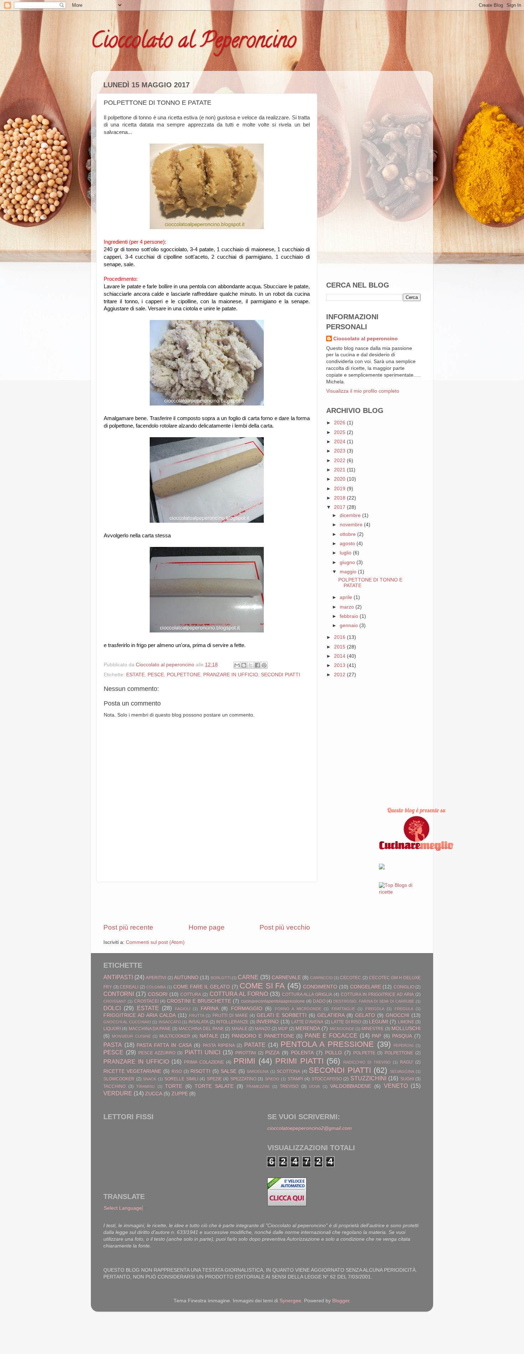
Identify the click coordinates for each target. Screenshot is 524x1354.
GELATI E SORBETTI (282, 1015)
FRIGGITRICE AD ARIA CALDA (139, 1015)
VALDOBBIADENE (350, 1086)
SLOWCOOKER (118, 1078)
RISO (176, 1071)
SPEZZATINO (243, 1078)
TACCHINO (114, 1086)
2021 (340, 469)
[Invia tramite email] (237, 665)
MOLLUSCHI (406, 1028)
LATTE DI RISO (346, 1021)
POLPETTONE (183, 674)
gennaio (349, 625)
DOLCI (112, 1008)
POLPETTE (364, 1052)
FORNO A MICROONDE (298, 1009)
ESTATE (135, 674)
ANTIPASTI (118, 977)
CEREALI (129, 987)
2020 (340, 479)
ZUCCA (153, 1093)
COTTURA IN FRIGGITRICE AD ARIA (377, 994)
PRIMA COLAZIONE (204, 1062)
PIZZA (272, 1052)
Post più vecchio (285, 927)
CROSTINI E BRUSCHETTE (199, 1001)
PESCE (156, 674)
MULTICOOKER (174, 1036)
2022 (340, 460)
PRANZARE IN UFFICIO (230, 674)
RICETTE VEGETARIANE (132, 1071)
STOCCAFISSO (327, 1078)
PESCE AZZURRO (156, 1052)
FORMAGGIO (246, 1008)
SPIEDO (272, 1079)
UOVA (314, 1086)
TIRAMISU (145, 1086)
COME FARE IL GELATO (201, 986)
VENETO (396, 1085)
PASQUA (402, 1036)
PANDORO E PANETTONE (263, 1036)
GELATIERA (331, 1015)
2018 (340, 498)
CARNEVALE (286, 977)
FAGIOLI (182, 1009)
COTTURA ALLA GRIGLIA (307, 994)
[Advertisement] (206, 902)
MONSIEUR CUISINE (131, 1036)
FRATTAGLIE (343, 1009)
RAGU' (406, 1062)
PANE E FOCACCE (331, 1035)
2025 (340, 432)
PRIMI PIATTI (299, 1060)
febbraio (350, 616)
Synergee (290, 1300)
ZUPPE (179, 1093)
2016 (340, 637)
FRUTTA (196, 1015)
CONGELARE (365, 986)
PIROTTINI (245, 1052)
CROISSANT (114, 1001)
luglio (346, 552)
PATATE (255, 1045)
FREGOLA (374, 1009)
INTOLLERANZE (232, 1021)
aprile (347, 597)
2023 (340, 451)
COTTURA (190, 994)
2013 (340, 665)
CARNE (248, 977)
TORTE (173, 1086)
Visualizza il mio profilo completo (362, 391)
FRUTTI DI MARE (230, 1015)
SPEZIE (214, 1078)
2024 (340, 441)
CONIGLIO (404, 987)
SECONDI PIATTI (280, 674)
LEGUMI (378, 1021)
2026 (340, 422)
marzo (347, 607)
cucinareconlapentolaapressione (273, 1001)
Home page (207, 927)
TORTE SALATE (214, 1086)
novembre (352, 524)
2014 (340, 656)
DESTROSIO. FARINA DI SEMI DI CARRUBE (373, 1001)
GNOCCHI (397, 1015)
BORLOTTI (221, 978)
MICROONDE (342, 1029)
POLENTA (302, 1052)
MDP (283, 1028)
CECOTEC (350, 977)
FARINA (210, 1008)
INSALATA (199, 1021)
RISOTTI (200, 1071)
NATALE (209, 1036)
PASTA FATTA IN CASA (164, 1045)
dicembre (351, 515)
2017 (340, 507)
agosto (348, 543)
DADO (319, 1001)
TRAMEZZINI (257, 1086)
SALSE (228, 1071)
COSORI (158, 994)
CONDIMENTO (320, 986)
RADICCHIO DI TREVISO (367, 1062)
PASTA (112, 1045)
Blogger (340, 1300)
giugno (348, 562)
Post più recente (128, 927)
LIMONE (406, 1021)
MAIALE (239, 1028)
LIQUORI (112, 1028)
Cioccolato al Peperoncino (193, 42)
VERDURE (117, 1093)
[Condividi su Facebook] (257, 665)
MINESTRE (372, 1028)
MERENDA (308, 1028)
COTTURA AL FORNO (239, 994)
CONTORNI (118, 994)
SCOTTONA (288, 1071)
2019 (340, 488)
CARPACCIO (321, 978)
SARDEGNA (257, 1071)
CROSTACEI (146, 1001)
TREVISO (289, 1086)
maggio (349, 571)
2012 (340, 674)
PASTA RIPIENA (219, 1045)
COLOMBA (156, 987)
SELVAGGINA (402, 1071)
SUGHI (407, 1078)
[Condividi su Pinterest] (264, 665)
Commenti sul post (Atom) (155, 942)
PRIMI (244, 1060)
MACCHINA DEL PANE (201, 1028)
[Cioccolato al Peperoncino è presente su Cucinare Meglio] (416, 849)
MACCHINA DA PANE (150, 1028)
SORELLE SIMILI (181, 1078)
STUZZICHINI (368, 1078)
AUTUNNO (186, 977)
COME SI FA (262, 985)
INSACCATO (170, 1022)
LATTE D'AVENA (307, 1021)
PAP (376, 1036)
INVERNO (267, 1021)
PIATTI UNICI (202, 1052)
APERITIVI (156, 977)
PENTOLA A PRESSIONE (327, 1044)
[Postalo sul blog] (243, 665)
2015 (340, 647)
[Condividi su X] (250, 665)
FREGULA (404, 1009)
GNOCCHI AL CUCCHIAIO (127, 1022)
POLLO (333, 1052)
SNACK (149, 1079)
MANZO (262, 1028)
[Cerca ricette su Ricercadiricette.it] (400, 892)
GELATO (365, 1015)
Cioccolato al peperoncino (365, 338)
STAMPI (295, 1078)
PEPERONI (403, 1045)
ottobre (348, 534)
